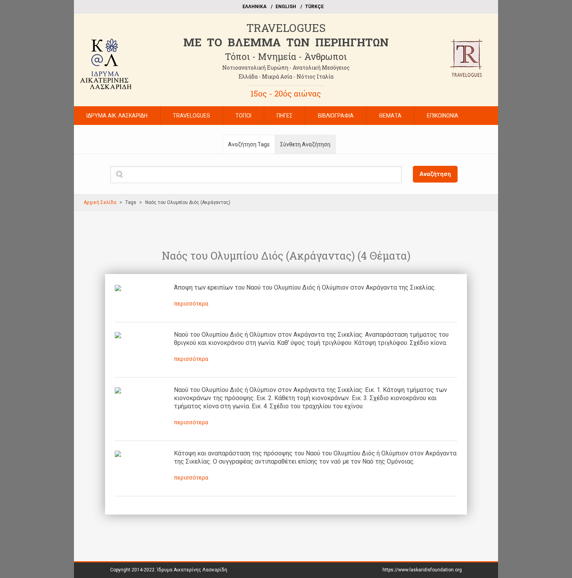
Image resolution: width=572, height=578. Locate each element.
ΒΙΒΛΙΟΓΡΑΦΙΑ (336, 115)
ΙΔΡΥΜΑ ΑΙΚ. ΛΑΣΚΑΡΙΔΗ (116, 115)
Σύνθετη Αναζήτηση (305, 144)
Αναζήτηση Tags (249, 144)
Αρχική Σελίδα (100, 202)
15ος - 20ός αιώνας (286, 93)
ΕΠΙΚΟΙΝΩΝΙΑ (442, 115)
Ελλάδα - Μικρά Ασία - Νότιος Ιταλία (286, 76)
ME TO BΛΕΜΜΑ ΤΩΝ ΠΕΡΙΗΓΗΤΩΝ (286, 42)
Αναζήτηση (435, 173)
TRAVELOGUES (286, 28)
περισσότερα (191, 303)
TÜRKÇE (314, 6)
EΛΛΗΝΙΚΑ (254, 6)
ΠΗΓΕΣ (285, 115)
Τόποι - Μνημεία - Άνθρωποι (286, 56)
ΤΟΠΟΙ (243, 115)
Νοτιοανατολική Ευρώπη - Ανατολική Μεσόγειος (286, 67)
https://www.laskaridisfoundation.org (422, 570)
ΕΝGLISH (285, 6)
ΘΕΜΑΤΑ (390, 115)
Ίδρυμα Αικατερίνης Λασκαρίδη (192, 570)
